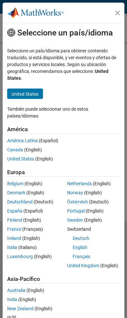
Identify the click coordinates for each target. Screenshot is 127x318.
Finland (14, 220)
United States (20, 158)
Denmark (16, 192)
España (14, 211)
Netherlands (79, 183)
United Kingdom (83, 265)
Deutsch (81, 238)
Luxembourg (20, 256)
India (12, 299)
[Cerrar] (117, 13)
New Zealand (20, 308)
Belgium (15, 183)
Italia (12, 247)
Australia (16, 290)
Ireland (14, 238)
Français (81, 256)
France (14, 229)
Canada (15, 149)
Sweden (75, 220)
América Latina (22, 140)
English (80, 247)
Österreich (77, 201)
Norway (75, 192)
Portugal (76, 211)
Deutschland (20, 201)
